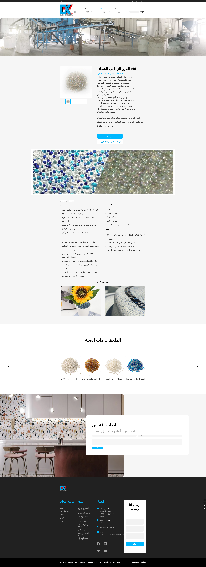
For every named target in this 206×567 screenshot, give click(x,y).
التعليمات (71, 201)
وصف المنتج (63, 201)
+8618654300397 (107, 527)
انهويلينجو (104, 562)
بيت (74, 8)
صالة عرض (114, 8)
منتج (81, 501)
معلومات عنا (87, 8)
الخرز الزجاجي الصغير (83, 534)
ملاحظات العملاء (92, 11)
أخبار (77, 11)
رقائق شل (82, 521)
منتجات (101, 8)
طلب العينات (108, 11)
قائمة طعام (67, 501)
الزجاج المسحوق (84, 513)
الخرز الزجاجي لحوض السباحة (108, 37)
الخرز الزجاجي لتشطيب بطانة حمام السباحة (122, 118)
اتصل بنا (127, 8)
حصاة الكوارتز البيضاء (83, 517)
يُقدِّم (97, 447)
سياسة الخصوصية (139, 562)
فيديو (122, 11)
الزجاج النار (82, 530)
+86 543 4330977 (105, 522)
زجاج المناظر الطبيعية (83, 525)
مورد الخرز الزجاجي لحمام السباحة (129, 122)
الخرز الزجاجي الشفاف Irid (133, 37)
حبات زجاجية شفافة (105, 122)
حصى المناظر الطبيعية (83, 538)
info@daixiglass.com (107, 533)
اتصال (100, 501)
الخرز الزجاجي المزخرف (84, 37)
